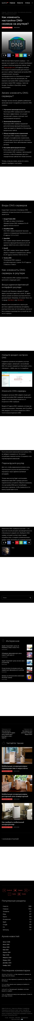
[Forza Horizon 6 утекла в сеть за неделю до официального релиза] (29, 670)
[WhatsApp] (21, 55)
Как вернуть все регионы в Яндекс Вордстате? (26, 732)
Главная (4, 12)
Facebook (9, 890)
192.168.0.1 (11, 300)
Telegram (20, 890)
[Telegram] (25, 55)
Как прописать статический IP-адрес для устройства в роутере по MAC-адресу (8, 734)
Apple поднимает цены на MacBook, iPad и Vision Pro (10, 646)
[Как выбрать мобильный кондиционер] (17, 811)
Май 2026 (6, 949)
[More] (29, 55)
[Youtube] (19, 894)
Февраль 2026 (7, 957)
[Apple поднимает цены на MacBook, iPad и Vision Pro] (29, 647)
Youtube (24, 894)
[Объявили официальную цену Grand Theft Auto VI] (29, 655)
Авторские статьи (12, 12)
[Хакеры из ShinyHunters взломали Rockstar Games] (29, 677)
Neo (13, 548)
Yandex (14, 894)
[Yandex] (9, 894)
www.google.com (9, 67)
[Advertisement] (17, 184)
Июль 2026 (6, 944)
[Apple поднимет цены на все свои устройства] (29, 662)
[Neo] (6, 551)
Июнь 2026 (6, 947)
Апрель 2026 (6, 952)
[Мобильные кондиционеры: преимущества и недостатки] (17, 755)
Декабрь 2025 (7, 962)
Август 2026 (6, 942)
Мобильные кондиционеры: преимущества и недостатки (15, 767)
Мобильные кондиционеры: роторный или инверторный (15, 795)
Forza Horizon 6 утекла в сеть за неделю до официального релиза (13, 669)
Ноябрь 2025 (7, 965)
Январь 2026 (6, 960)
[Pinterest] (17, 55)
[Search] (30, 598)
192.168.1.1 (20, 300)
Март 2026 (6, 955)
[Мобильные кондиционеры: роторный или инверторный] (17, 783)
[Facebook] (9, 55)
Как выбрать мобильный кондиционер (13, 823)
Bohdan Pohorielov (7, 974)
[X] (13, 55)
